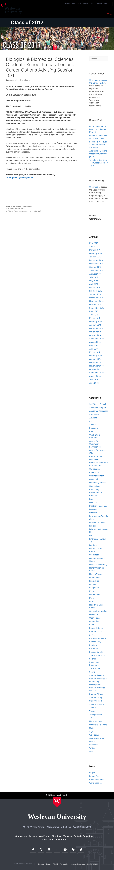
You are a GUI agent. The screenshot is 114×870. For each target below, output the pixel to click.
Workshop (93, 745)
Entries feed (94, 776)
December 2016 (96, 260)
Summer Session (96, 704)
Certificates (94, 469)
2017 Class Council (97, 404)
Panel (91, 625)
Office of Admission (98, 611)
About (100, 14)
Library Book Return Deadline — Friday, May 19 (98, 129)
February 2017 (95, 253)
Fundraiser (94, 545)
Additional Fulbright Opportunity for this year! (98, 154)
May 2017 (93, 243)
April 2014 (93, 349)
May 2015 (93, 311)
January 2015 (95, 325)
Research (93, 648)
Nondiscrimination (92, 864)
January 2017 (95, 257)
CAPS (91, 431)
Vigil (91, 731)
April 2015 (93, 315)
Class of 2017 (27, 22)
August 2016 (95, 274)
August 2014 (95, 342)
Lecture (92, 584)
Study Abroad (95, 701)
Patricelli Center (96, 628)
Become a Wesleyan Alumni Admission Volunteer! (98, 145)
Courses (93, 496)
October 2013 (95, 369)
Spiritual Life (94, 668)
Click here (93, 187)
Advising (11, 206)
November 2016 (96, 263)
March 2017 (94, 250)
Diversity (93, 509)
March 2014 (94, 352)
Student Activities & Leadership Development (98, 682)
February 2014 (95, 356)
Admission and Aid (68, 14)
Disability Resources (98, 506)
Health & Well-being (98, 564)
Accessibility (64, 864)
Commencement (96, 476)
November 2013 (96, 366)
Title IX (55, 864)
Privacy (48, 864)
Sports (92, 672)
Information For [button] (104, 3)
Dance (92, 499)
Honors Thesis (95, 574)
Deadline (93, 502)
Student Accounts (97, 675)
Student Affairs (96, 694)
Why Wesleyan (36, 14)
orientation (94, 621)
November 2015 (96, 301)
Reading (93, 645)
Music (92, 601)
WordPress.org (95, 783)
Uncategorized (95, 721)
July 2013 (93, 379)
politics (92, 635)
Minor (91, 598)
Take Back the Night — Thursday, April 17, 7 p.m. (98, 163)
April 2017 (93, 246)
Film (91, 535)
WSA (91, 751)
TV (90, 718)
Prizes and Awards (97, 638)
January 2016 (95, 294)
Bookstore (93, 428)
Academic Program (97, 408)
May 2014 (93, 345)
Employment (94, 513)
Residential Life (96, 652)
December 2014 (96, 328)
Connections (94, 486)
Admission (94, 414)
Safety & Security (97, 655)
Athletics (93, 424)
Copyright (41, 864)
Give (91, 3)
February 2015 (95, 321)
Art (90, 421)
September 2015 (96, 308)
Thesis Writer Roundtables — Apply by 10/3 (24, 211)
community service (97, 482)
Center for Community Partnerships (95, 444)
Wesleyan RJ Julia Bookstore (78, 836)
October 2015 (95, 304)
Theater (92, 708)
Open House (94, 618)
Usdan (92, 728)
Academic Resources (98, 411)
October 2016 (95, 267)
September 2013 (96, 373)
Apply (85, 3)
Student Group (95, 697)
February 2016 (95, 291)
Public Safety (95, 642)
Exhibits (92, 526)
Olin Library (94, 614)
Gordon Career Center (24, 206)
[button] (109, 14)
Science (92, 659)
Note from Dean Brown (16, 209)
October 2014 (95, 335)
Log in (92, 773)
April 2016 (93, 284)
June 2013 (94, 383)
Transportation (95, 714)
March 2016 (94, 287)
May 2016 (93, 281)
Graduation (94, 555)
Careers (33, 836)
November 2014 (96, 332)
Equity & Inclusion (97, 522)
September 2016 (96, 270)
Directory (56, 836)
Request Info (70, 3)
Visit (79, 3)
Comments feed (96, 779)
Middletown (94, 594)
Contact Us (21, 836)
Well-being (94, 735)
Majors (92, 591)
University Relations (98, 725)
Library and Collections (54, 839)
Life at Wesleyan (86, 14)
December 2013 (96, 362)
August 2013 (95, 376)
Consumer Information (77, 864)
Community (94, 479)
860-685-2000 (84, 826)
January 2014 (95, 359)
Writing (92, 748)
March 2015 (94, 318)
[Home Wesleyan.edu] (57, 802)
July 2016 (93, 277)
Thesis (92, 711)
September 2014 (96, 338)
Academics (52, 14)
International (94, 577)
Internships (94, 581)
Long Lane (94, 588)
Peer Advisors (95, 631)
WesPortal (44, 836)
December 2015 (96, 298)
